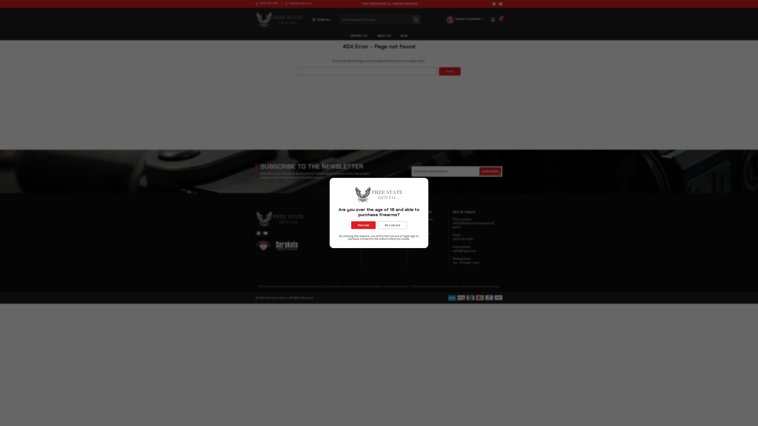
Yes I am (363, 225)
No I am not (392, 225)
